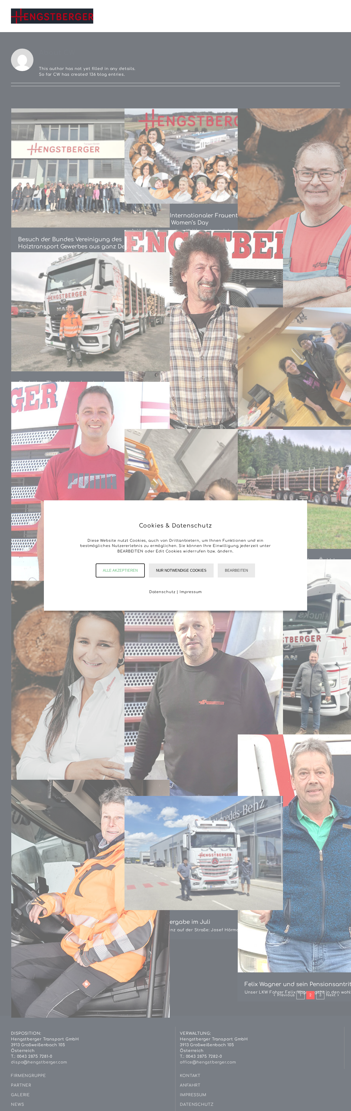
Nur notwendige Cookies (181, 570)
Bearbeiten (236, 570)
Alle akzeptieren (120, 570)
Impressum (191, 592)
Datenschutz (162, 592)
